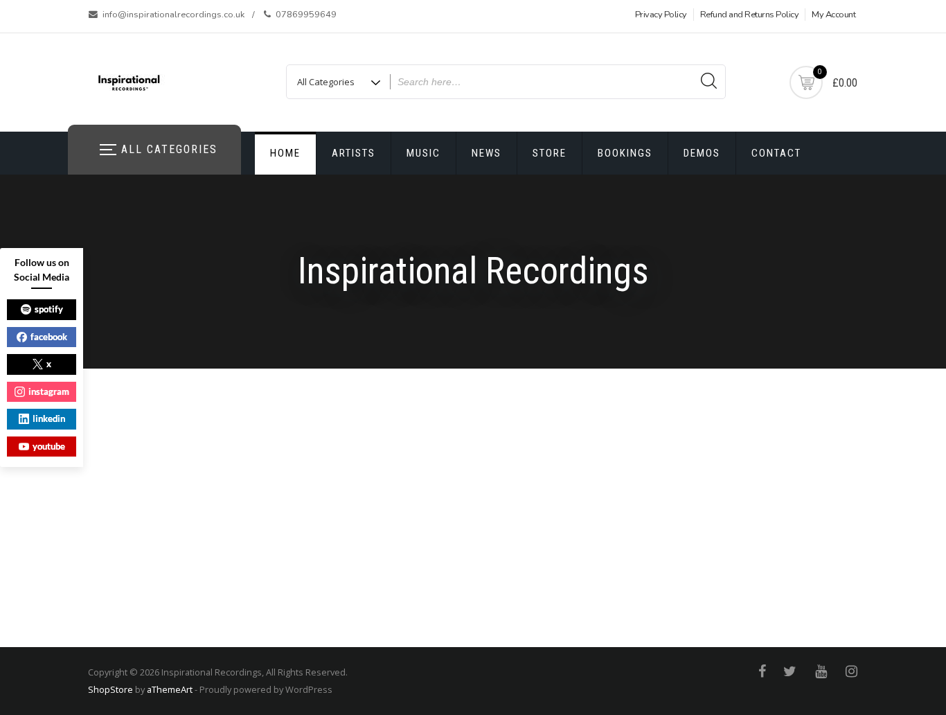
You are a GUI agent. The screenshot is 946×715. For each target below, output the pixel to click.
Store (549, 153)
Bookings (625, 153)
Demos (702, 153)
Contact (776, 153)
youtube (49, 446)
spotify (49, 309)
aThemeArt (170, 689)
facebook (48, 336)
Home (285, 153)
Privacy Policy (661, 14)
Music (423, 153)
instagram (48, 391)
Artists (353, 153)
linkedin (49, 418)
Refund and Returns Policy (749, 14)
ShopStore (110, 689)
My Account (833, 14)
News (486, 153)
